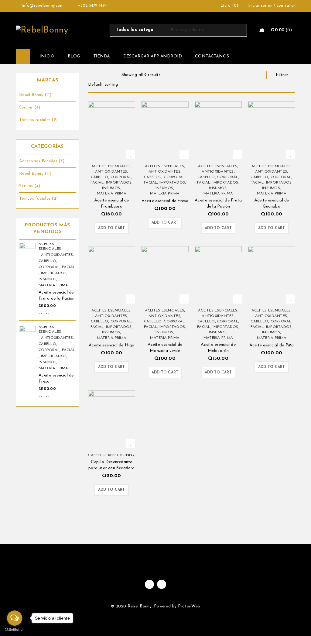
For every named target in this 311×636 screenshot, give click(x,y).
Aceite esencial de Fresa (56, 378)
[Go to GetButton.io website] (14, 630)
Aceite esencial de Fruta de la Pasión (57, 295)
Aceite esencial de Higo (112, 345)
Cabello (47, 261)
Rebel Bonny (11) (35, 95)
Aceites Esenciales (50, 246)
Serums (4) (29, 107)
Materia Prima (53, 285)
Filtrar (282, 75)
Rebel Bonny (121, 455)
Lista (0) (229, 6)
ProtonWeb (189, 606)
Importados (54, 273)
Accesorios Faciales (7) (41, 161)
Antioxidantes (57, 255)
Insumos (47, 279)
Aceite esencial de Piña (271, 345)
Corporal (49, 267)
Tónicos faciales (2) (38, 120)
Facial (68, 267)
